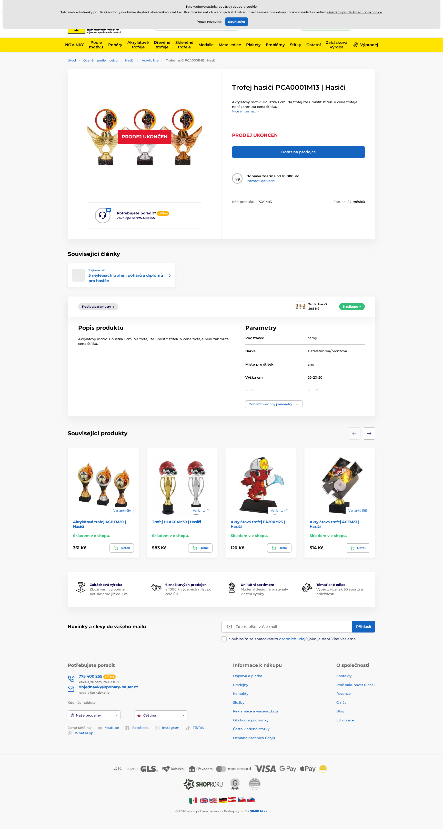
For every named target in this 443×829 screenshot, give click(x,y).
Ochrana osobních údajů (254, 738)
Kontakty (240, 693)
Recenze (343, 693)
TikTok (198, 728)
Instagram (170, 728)
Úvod (72, 60)
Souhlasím (236, 22)
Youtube (112, 728)
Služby (238, 702)
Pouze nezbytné (209, 22)
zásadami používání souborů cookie (354, 12)
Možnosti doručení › (261, 181)
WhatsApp (84, 733)
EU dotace (345, 720)
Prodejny (240, 685)
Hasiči (129, 60)
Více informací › (245, 111)
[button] (274, 404)
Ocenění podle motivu (100, 60)
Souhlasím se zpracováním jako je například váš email (293, 639)
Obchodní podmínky (250, 720)
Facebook (140, 728)
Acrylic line (150, 60)
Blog (340, 711)
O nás (341, 702)
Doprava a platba (247, 676)
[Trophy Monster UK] (204, 800)
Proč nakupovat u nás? (355, 685)
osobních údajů (293, 639)
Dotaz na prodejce (298, 152)
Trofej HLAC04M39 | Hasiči (176, 522)
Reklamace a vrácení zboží (256, 711)
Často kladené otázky (251, 729)
